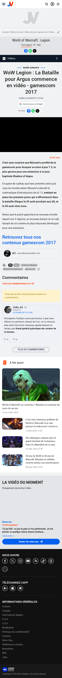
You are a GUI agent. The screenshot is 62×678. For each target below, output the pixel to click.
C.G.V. (5, 623)
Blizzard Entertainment (12, 269)
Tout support (26, 45)
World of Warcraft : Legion (31, 40)
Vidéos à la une (16, 32)
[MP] (25, 307)
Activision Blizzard (29, 265)
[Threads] (51, 561)
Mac (39, 45)
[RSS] (35, 561)
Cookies (6, 636)
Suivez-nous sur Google (33, 104)
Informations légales (12, 615)
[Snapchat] (5, 569)
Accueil (5, 32)
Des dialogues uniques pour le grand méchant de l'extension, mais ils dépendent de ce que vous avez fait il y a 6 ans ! (41, 441)
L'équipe (6, 610)
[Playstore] (5, 588)
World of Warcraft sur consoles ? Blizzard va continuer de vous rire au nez (31, 406)
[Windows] (20, 588)
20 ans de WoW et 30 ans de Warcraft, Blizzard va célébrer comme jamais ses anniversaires (42, 459)
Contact (6, 606)
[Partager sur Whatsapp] (30, 51)
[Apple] (12, 588)
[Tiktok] (43, 561)
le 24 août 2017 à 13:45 (23, 312)
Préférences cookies (12, 644)
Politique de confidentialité (15, 631)
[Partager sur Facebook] (26, 51)
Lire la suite (7, 536)
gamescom (43, 32)
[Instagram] (20, 561)
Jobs (4, 657)
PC (34, 45)
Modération (8, 627)
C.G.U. (5, 619)
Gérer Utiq (7, 640)
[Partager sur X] (34, 51)
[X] (12, 561)
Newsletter (7, 648)
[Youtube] (28, 561)
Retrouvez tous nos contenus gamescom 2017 (29, 239)
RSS (4, 653)
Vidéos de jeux (30, 32)
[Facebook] (5, 561)
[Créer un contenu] (58, 32)
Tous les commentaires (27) (16, 284)
